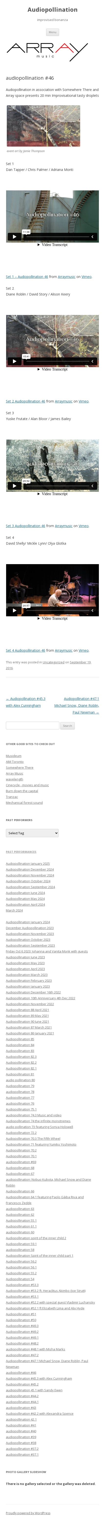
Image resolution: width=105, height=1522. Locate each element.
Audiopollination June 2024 (25, 893)
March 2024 (14, 910)
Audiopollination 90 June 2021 (27, 1021)
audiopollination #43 (21, 1407)
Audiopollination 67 (20, 1173)
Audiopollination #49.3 (22, 1326)
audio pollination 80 (20, 1080)
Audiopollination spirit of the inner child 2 (36, 1238)
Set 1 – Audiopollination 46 (27, 276)
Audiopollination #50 (21, 1320)
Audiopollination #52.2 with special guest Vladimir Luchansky (50, 1302)
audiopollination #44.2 (22, 1396)
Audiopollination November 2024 (30, 875)
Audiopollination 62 (20, 1214)
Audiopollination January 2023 (28, 986)
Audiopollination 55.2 (21, 1273)
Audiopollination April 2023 (25, 969)
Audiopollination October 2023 (28, 939)
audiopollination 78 (20, 1092)
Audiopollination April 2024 (25, 904)
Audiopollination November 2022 (30, 1004)
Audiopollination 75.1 (21, 1109)
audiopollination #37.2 (22, 1448)
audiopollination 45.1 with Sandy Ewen (34, 1390)
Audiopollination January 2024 (28, 922)
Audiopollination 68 (20, 1168)
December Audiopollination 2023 (30, 928)
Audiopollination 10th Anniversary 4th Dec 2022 (40, 998)
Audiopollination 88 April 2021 (27, 1010)
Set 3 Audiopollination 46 (25, 525)
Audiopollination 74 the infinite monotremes (38, 1121)
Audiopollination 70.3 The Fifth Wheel (33, 1138)
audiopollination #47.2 (22, 1355)
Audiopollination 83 (20, 1051)
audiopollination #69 (21, 1162)
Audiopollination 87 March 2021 (29, 1027)
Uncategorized (53, 662)
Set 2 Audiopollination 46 (25, 401)
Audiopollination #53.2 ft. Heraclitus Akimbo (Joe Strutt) (45, 1290)
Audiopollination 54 (20, 1279)
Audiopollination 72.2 (21, 1132)
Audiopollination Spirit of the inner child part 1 (39, 1255)
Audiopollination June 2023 (25, 957)
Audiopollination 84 (20, 1045)
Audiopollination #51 (21, 1314)
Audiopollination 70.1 (21, 1156)
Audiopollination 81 (20, 1074)
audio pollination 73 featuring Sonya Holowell (39, 1127)
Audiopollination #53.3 (22, 1285)
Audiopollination (53, 9)
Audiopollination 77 (20, 1097)
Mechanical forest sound (24, 802)
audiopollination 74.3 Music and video (34, 1115)
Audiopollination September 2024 (30, 887)
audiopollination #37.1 (22, 1454)
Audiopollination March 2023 (27, 974)
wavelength (14, 779)
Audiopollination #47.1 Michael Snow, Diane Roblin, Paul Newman (76, 705)
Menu (52, 32)
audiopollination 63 (20, 1209)
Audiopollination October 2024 (28, 881)
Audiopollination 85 (20, 1039)
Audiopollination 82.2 (21, 1062)
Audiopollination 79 (20, 1086)
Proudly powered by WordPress (28, 1513)
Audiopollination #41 (21, 1425)
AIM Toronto (15, 761)
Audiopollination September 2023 (30, 945)
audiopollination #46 (21, 1372)
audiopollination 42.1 (21, 1419)
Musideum (13, 756)
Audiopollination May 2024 (25, 898)
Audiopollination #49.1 (22, 1337)
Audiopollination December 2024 (30, 869)
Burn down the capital (22, 791)
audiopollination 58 (20, 1249)
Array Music (14, 773)
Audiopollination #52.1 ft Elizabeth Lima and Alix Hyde (45, 1308)
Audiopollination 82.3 (21, 1056)
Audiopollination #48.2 (22, 1343)
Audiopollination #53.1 (22, 1296)
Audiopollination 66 (20, 1191)
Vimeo (87, 276)
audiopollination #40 (21, 1431)
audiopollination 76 (20, 1103)
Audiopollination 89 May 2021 (27, 1015)
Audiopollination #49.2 (22, 1331)
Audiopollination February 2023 (29, 980)
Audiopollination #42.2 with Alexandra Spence (40, 1413)
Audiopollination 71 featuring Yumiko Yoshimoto (41, 1144)
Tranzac (12, 797)
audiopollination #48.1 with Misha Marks (35, 1349)
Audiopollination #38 (21, 1443)
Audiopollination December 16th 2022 (33, 992)
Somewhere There (19, 767)
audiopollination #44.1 (22, 1402)
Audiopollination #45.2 (22, 1384)
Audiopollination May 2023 (25, 963)
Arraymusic (66, 276)
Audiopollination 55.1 (21, 1220)
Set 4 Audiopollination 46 (25, 650)
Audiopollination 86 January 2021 (30, 1033)
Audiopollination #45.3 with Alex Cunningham (39, 1378)
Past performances (21, 852)
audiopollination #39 (21, 1437)
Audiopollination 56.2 (21, 1261)
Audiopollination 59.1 (21, 1244)
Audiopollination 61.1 (21, 1226)
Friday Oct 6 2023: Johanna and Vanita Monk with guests (47, 951)
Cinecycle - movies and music (27, 785)
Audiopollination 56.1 (21, 1267)
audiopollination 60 (20, 1232)
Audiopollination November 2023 (30, 934)
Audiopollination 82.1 (21, 1068)
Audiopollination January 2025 (28, 863)
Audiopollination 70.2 (21, 1150)
